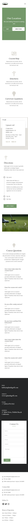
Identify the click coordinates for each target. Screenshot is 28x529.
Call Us (8, 142)
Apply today (10, 206)
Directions (18, 29)
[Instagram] (8, 504)
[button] (14, 232)
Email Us (14, 142)
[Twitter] (6, 504)
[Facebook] (3, 504)
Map (7, 29)
